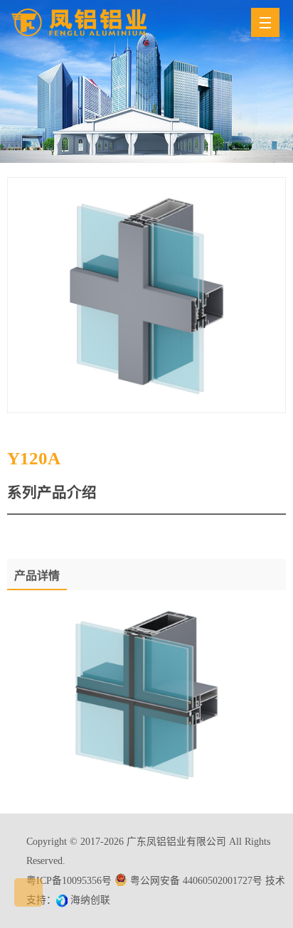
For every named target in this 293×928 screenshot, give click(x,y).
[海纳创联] (63, 900)
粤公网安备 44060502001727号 (196, 880)
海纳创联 (90, 900)
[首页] (78, 22)
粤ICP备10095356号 (69, 880)
